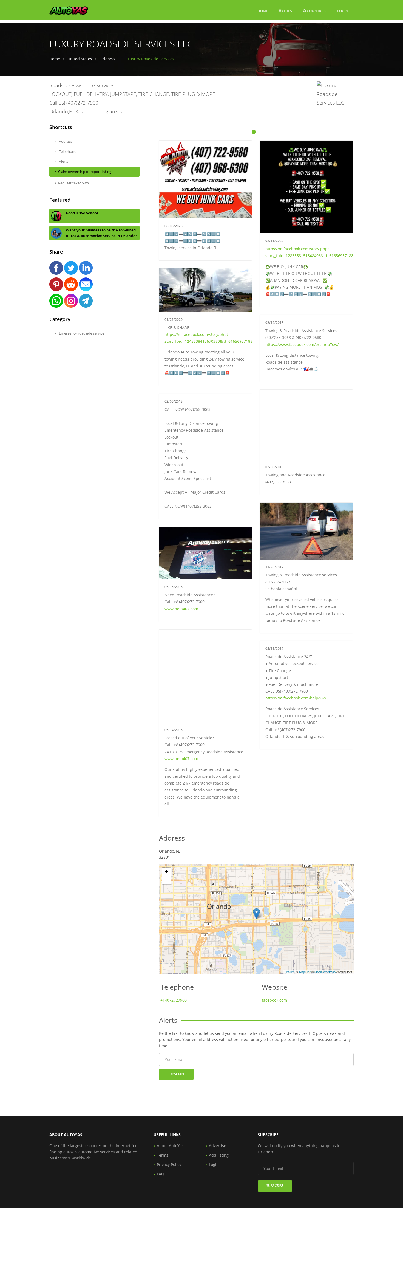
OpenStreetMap (325, 972)
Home (262, 10)
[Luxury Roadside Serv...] (256, 913)
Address (65, 141)
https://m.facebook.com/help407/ (295, 698)
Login (342, 10)
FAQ (160, 1173)
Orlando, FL (110, 58)
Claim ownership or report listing (84, 171)
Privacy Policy (169, 1164)
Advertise (217, 1145)
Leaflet (289, 972)
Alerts (63, 161)
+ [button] (166, 871)
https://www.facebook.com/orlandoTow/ (302, 344)
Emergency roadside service (81, 333)
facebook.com (274, 1000)
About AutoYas (170, 1145)
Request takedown (73, 183)
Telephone (67, 151)
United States (79, 58)
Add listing (219, 1155)
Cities (286, 10)
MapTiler (305, 972)
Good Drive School (82, 212)
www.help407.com (181, 608)
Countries (316, 10)
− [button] (166, 879)
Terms (162, 1155)
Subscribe (176, 1074)
